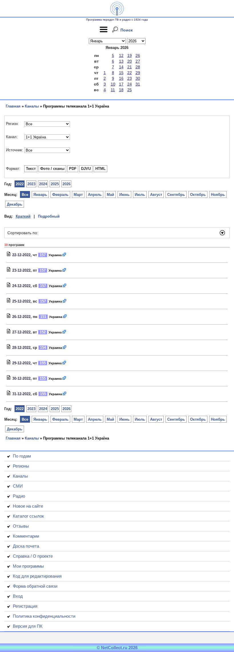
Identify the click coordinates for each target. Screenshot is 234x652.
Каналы (32, 106)
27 (138, 61)
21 (129, 67)
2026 (66, 184)
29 (138, 72)
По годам (22, 456)
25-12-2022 (21, 301)
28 (138, 67)
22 (129, 72)
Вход (18, 596)
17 (121, 84)
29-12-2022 (21, 363)
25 (129, 90)
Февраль (60, 194)
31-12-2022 (21, 394)
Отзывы (21, 526)
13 (121, 61)
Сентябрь (176, 194)
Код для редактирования (37, 576)
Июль (140, 194)
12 (121, 55)
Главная (13, 106)
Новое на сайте (28, 506)
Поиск (126, 30)
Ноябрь (218, 194)
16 (121, 78)
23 (129, 78)
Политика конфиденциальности (44, 616)
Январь (40, 194)
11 (113, 90)
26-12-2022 (21, 317)
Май (110, 194)
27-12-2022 (21, 332)
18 (121, 90)
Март (78, 194)
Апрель (95, 194)
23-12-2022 (21, 270)
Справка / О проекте (33, 556)
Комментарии (26, 536)
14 (121, 67)
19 (129, 55)
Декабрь (14, 204)
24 (129, 84)
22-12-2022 (21, 255)
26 (138, 55)
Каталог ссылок (28, 516)
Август (156, 194)
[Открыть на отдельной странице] (64, 255)
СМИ (18, 486)
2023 (31, 184)
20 (129, 61)
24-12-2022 (21, 286)
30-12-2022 (21, 378)
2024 (43, 184)
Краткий (23, 216)
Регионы (21, 466)
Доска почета (26, 546)
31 (138, 84)
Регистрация (25, 606)
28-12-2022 (21, 347)
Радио (19, 496)
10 (113, 84)
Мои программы (28, 566)
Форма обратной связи (35, 586)
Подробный (49, 216)
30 (138, 78)
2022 (20, 184)
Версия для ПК (28, 626)
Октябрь (198, 194)
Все (25, 194)
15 (121, 72)
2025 (55, 184)
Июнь (124, 194)
